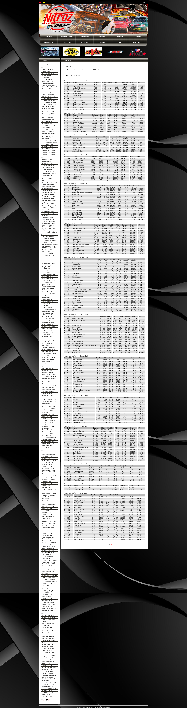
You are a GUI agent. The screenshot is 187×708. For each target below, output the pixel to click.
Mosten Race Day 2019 (49, 87)
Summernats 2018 (48, 211)
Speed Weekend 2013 (49, 654)
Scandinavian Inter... (48, 387)
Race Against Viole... (48, 73)
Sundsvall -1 (46, 320)
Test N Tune (46, 694)
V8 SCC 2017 (46, 269)
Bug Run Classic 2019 (49, 104)
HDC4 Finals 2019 (48, 83)
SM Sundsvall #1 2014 (49, 581)
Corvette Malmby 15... (49, 526)
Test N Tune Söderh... (49, 250)
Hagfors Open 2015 (48, 495)
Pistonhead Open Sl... (49, 456)
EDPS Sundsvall (47, 658)
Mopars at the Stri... (48, 566)
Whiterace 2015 (47, 512)
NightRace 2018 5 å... (49, 229)
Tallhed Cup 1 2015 (48, 516)
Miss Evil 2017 (46, 297)
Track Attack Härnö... (48, 623)
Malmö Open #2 (47, 663)
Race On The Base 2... (49, 317)
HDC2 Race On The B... (49, 125)
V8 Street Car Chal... (48, 315)
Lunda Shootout (47, 677)
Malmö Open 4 (46, 458)
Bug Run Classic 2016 (49, 399)
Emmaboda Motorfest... (49, 474)
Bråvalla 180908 (47, 179)
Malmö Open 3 (46, 485)
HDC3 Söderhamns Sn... (50, 376)
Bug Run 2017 (46, 267)
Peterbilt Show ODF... (49, 564)
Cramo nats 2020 (47, 69)
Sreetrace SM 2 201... (49, 221)
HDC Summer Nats (48, 338)
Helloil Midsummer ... (48, 123)
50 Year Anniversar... (48, 181)
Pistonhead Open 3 (48, 583)
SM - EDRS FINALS (48, 468)
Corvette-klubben (47, 464)
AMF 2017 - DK (47, 345)
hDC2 (44, 397)
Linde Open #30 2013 (49, 640)
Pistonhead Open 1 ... (49, 432)
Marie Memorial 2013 (48, 629)
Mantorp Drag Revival (49, 206)
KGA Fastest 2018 (48, 208)
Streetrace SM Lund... (49, 89)
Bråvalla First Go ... (48, 539)
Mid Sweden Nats (47, 117)
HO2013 (45, 642)
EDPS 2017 (46, 272)
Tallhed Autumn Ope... (49, 106)
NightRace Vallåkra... (48, 301)
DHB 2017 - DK (47, 336)
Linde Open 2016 (47, 393)
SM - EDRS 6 (46, 499)
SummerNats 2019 (48, 112)
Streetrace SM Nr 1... (48, 129)
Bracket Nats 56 (47, 163)
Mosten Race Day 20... (49, 292)
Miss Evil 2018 (46, 161)
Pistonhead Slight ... (48, 370)
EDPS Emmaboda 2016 (49, 437)
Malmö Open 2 (46, 501)
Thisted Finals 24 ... (48, 276)
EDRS (44, 491)
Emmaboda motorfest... (49, 384)
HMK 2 (44, 261)
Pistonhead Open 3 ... (49, 401)
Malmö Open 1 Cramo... (49, 604)
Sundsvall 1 (46, 215)
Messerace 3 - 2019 (48, 150)
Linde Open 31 (47, 558)
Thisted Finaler (46, 75)
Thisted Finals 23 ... (48, 278)
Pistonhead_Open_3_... (49, 646)
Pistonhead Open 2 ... (49, 418)
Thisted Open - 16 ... (48, 223)
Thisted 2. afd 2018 (48, 204)
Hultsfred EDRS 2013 (49, 667)
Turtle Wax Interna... (48, 552)
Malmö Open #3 (47, 650)
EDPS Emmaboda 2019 (49, 141)
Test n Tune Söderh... (49, 357)
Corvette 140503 (47, 610)
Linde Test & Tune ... (48, 527)
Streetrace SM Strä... (48, 660)
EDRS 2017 (46, 355)
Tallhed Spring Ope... (49, 246)
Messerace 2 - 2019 (48, 152)
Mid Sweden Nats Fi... (49, 96)
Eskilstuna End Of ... (48, 621)
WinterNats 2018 (47, 177)
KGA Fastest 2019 (48, 110)
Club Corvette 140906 (49, 543)
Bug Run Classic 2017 (49, 307)
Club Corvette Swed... (49, 274)
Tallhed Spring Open (48, 137)
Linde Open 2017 (47, 299)
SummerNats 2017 (48, 311)
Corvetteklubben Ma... (49, 439)
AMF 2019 (45, 139)
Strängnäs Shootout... (49, 661)
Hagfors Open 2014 (48, 577)
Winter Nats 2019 (47, 81)
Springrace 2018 (47, 253)
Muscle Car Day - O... (49, 562)
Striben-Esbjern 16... (48, 447)
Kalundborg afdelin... (48, 171)
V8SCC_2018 (46, 209)
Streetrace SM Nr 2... (48, 324)
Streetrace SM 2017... (49, 294)
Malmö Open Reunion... (49, 326)
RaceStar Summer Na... (49, 309)
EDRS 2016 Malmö (48, 441)
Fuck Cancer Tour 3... (49, 303)
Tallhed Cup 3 (46, 487)
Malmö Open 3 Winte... (49, 550)
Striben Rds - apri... (48, 148)
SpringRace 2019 (47, 146)
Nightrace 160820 (48, 391)
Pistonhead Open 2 (48, 594)
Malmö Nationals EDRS (49, 575)
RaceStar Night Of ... (48, 167)
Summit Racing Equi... (49, 77)
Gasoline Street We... (49, 213)
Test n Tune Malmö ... (49, 608)
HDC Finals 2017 (47, 282)
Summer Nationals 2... (49, 569)
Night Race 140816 (48, 554)
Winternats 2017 (47, 284)
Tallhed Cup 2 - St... (48, 414)
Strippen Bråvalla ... (48, 382)
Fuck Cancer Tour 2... (49, 332)
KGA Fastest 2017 (48, 313)
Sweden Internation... (49, 673)
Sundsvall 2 (46, 305)
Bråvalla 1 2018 (47, 242)
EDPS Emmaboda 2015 (49, 522)
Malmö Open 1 (46, 518)
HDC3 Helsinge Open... (49, 102)
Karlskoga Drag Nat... (49, 591)
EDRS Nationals (47, 690)
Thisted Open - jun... (48, 119)
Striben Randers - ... (48, 79)
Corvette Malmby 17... (49, 347)
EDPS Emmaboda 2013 (49, 683)
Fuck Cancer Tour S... (49, 280)
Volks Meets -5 (46, 116)
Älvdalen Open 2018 (48, 196)
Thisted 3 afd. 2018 (48, 198)
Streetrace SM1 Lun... (49, 411)
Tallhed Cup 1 (46, 435)
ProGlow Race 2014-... (49, 546)
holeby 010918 (47, 169)
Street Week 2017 (48, 319)
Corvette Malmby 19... (49, 133)
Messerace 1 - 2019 (48, 154)
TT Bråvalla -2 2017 (48, 288)
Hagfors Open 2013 (48, 656)
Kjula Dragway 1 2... (48, 127)
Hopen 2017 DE (47, 330)
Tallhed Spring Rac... (48, 686)
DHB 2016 (45, 428)
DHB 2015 (45, 510)
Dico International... (48, 295)
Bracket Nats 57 (47, 71)
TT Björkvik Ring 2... (48, 252)
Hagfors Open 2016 (48, 409)
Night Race (45, 585)
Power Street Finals (48, 644)
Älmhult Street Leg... (48, 286)
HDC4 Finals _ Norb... (49, 173)
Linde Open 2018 (47, 190)
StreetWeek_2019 (48, 114)
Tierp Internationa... (48, 131)
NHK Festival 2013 (48, 652)
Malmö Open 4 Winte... (49, 631)
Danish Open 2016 (48, 430)
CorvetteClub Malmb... (49, 633)
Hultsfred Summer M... (49, 342)
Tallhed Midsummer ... (49, 322)
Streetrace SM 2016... (49, 407)
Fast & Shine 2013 (48, 684)
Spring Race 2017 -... (49, 363)
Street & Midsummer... (49, 504)
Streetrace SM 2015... (49, 472)
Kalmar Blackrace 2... (49, 422)
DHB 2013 (45, 681)
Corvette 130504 (47, 692)
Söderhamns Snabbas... (50, 460)
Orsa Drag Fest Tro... (48, 236)
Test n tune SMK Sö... (49, 445)
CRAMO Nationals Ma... (49, 688)
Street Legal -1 (47, 361)
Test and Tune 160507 (49, 443)
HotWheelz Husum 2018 (49, 184)
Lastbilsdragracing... (48, 231)
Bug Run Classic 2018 (49, 202)
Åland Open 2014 (48, 573)
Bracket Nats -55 (47, 271)
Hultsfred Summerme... (49, 579)
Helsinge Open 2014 (48, 537)
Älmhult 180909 (47, 175)
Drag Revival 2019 (48, 108)
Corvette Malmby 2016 (49, 378)
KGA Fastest (46, 405)
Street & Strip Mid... (48, 587)
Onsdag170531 (47, 344)
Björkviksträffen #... (48, 600)
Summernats (46, 403)
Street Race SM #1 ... (49, 596)
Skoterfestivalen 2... (48, 696)
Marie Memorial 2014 (48, 548)
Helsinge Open (47, 481)
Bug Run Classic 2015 (49, 489)
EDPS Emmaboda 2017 (49, 353)
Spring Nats (46, 334)
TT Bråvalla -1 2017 (48, 359)
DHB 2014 (45, 593)
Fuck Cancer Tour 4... (49, 290)
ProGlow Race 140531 (49, 560)
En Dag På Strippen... (49, 602)
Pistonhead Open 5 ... (49, 380)
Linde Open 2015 (47, 477)
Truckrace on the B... (48, 426)
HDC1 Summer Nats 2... (49, 240)
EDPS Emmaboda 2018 (49, 248)
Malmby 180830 (47, 159)
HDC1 (44, 424)
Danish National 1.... (48, 98)
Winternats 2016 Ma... (49, 374)
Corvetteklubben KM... (49, 100)
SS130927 (45, 625)
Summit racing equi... (48, 188)
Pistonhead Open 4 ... (49, 395)
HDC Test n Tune (47, 144)
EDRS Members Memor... (50, 142)
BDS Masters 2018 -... (49, 255)
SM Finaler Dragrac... (48, 556)
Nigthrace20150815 (48, 479)
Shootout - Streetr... (48, 636)
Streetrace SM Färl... (48, 571)
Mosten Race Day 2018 (49, 183)
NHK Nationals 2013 (48, 679)
